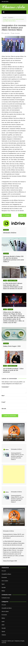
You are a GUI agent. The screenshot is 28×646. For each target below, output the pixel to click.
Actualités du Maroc (12, 280)
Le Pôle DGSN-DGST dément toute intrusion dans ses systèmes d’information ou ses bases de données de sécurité (13, 543)
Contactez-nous (6, 597)
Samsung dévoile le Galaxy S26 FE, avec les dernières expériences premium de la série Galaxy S (17, 456)
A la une (4, 570)
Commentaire (5, 386)
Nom (3, 395)
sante (3, 621)
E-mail (4, 402)
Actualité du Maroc (6, 574)
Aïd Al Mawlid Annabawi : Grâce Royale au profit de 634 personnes (13, 370)
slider (13, 33)
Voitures (4, 634)
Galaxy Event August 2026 (12, 346)
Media (3, 590)
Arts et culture (5, 611)
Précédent (7, 215)
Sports (3, 631)
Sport (3, 584)
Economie (17, 33)
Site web (4, 408)
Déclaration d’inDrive (9, 232)
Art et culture (5, 580)
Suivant (21, 215)
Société (4, 587)
